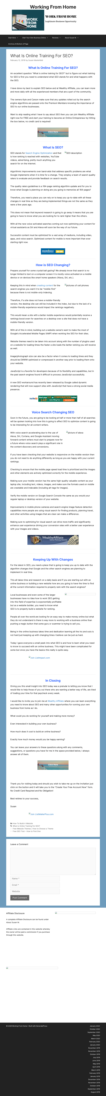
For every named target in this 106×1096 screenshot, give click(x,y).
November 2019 (94, 1051)
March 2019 (95, 1070)
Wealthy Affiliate (56, 701)
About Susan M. (70, 38)
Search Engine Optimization (39, 153)
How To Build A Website (23, 823)
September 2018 (94, 1089)
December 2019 (94, 1048)
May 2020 (96, 1035)
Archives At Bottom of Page (18, 44)
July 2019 (96, 1057)
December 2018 (94, 1079)
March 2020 (95, 1039)
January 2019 (95, 1076)
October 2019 (95, 1054)
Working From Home (53, 7)
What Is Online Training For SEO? (26, 826)
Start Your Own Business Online (34, 38)
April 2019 (96, 1067)
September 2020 (94, 1032)
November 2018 (94, 1083)
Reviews (55, 38)
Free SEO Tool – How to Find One (27, 831)
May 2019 (96, 1064)
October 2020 (95, 1029)
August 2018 (95, 1092)
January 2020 (95, 1045)
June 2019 (96, 1061)
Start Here (12, 38)
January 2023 (95, 1026)
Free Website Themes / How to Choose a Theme (33, 829)
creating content (45, 285)
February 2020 (94, 1042)
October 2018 (95, 1086)
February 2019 (94, 1073)
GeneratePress (41, 1026)
